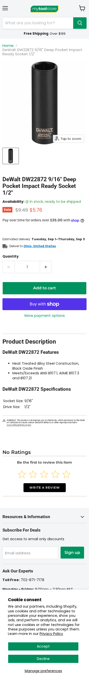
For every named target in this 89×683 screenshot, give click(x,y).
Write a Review (44, 487)
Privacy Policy (51, 633)
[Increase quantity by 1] (46, 267)
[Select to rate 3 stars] (44, 474)
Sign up (72, 552)
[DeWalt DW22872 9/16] (11, 156)
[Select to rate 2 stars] (33, 474)
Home (8, 45)
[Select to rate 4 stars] (55, 474)
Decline (43, 658)
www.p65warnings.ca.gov (19, 425)
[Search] (80, 23)
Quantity (10, 256)
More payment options (44, 316)
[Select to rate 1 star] (22, 474)
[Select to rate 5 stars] (66, 474)
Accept (43, 646)
